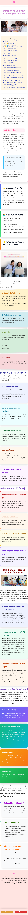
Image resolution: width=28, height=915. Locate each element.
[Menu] (2, 2)
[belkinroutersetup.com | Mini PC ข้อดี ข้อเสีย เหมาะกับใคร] (14, 2)
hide (9, 38)
